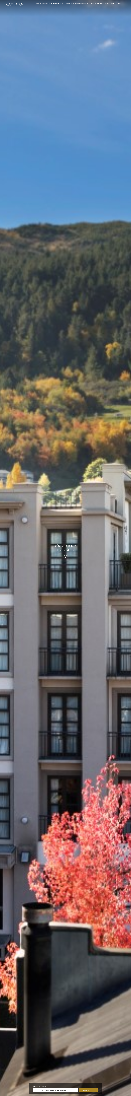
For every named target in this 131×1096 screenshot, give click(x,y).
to (55, 1090)
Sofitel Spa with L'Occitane (98, 3)
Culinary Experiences (57, 3)
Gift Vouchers (111, 3)
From (42, 1090)
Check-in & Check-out (40, 1086)
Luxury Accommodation (43, 3)
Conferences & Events (81, 3)
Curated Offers (69, 3)
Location (119, 3)
